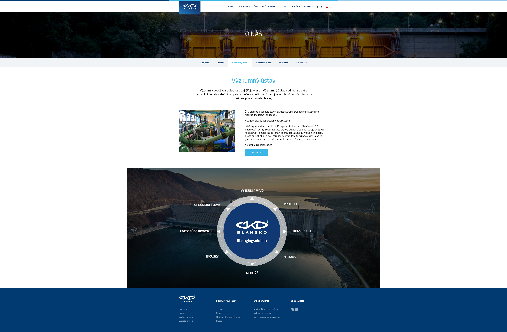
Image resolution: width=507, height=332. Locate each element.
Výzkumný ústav (240, 62)
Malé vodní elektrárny (262, 312)
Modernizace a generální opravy (267, 316)
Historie (220, 62)
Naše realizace (270, 6)
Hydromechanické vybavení (228, 316)
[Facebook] (317, 6)
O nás (285, 6)
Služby (219, 320)
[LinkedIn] (321, 6)
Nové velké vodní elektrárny (265, 309)
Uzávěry (220, 312)
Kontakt (308, 6)
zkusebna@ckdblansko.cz (258, 145)
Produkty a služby (248, 6)
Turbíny (219, 309)
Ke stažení (283, 62)
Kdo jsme (204, 62)
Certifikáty (301, 62)
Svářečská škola (263, 62)
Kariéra (296, 6)
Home (231, 6)
